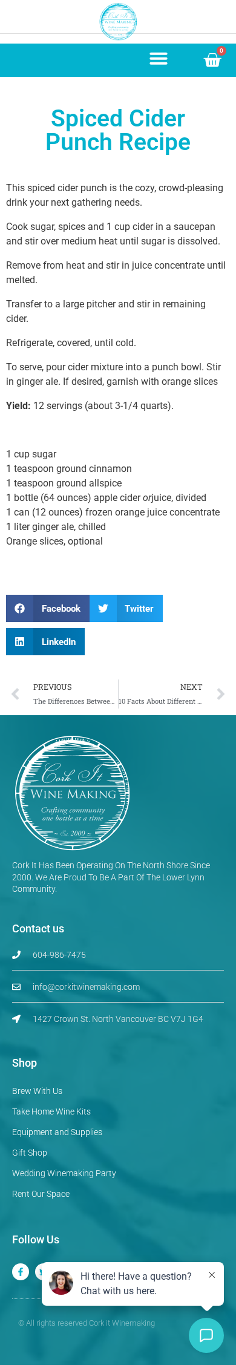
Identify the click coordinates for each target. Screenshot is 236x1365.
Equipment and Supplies (57, 1132)
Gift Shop (29, 1152)
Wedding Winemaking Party (64, 1173)
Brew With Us (37, 1091)
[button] (158, 58)
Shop (24, 1062)
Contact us (38, 928)
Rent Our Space (41, 1194)
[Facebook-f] (20, 1271)
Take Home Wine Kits (51, 1111)
